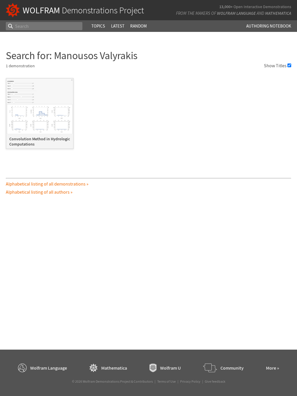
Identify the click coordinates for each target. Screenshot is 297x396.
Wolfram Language (236, 13)
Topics (98, 26)
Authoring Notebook (268, 26)
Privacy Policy (190, 381)
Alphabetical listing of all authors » (39, 192)
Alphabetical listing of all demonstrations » (47, 184)
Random (138, 26)
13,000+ (226, 6)
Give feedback (215, 381)
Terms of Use (166, 381)
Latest (117, 26)
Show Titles (275, 65)
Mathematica (278, 13)
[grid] (148, 116)
